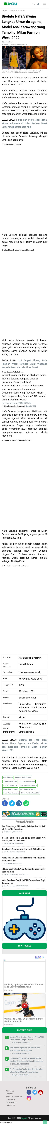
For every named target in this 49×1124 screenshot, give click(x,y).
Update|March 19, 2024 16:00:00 (14, 852)
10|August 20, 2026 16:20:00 (21, 1042)
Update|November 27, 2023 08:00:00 (16, 886)
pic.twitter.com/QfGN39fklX (16, 403)
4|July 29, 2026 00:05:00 (20, 1075)
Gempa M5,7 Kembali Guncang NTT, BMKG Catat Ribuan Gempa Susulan (27, 1038)
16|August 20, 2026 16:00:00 (21, 1053)
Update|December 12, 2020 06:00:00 (16, 874)
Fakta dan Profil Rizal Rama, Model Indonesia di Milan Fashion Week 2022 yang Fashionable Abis (24, 123)
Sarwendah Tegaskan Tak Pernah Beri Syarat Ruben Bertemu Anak (25, 1049)
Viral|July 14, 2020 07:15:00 (13, 863)
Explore (4, 11)
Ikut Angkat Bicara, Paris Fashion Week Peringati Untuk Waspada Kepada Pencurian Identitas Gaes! (24, 364)
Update (22, 11)
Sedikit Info (13, 11)
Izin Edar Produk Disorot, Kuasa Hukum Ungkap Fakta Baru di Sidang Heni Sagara (26, 1059)
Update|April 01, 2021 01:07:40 (14, 843)
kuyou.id (24, 1118)
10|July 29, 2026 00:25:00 (20, 1064)
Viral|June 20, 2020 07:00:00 (13, 832)
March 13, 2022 (30, 406)
